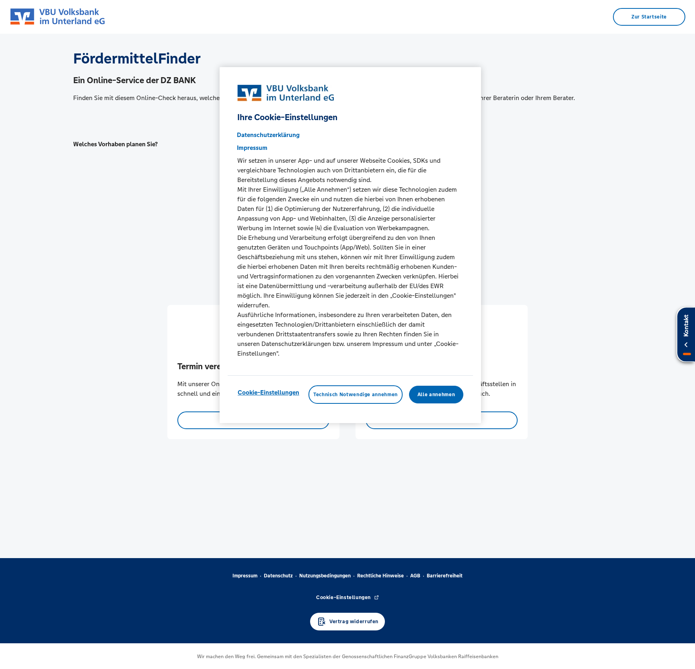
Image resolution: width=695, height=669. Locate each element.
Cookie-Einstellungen (268, 392)
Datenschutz (278, 576)
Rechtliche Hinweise (380, 576)
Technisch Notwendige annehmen (355, 394)
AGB (415, 576)
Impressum (244, 576)
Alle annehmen (436, 394)
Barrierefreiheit (445, 576)
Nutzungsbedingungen (325, 576)
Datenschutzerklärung (268, 134)
